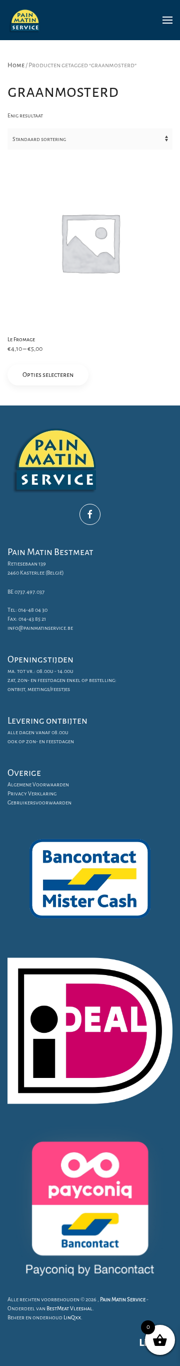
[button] (167, 20)
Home (16, 65)
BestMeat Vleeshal (69, 1308)
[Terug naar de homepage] (25, 20)
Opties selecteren (48, 374)
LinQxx (72, 1317)
